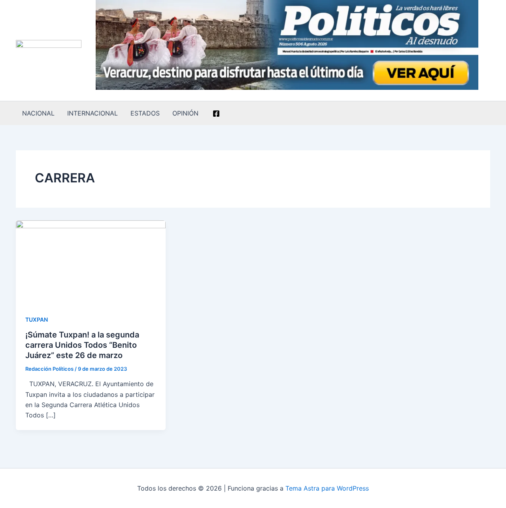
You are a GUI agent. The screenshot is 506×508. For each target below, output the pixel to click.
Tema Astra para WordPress (327, 488)
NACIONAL (38, 113)
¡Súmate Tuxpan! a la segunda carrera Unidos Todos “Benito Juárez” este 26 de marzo (82, 345)
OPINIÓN (185, 113)
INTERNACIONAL (92, 113)
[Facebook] (216, 113)
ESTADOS (145, 113)
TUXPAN (36, 319)
